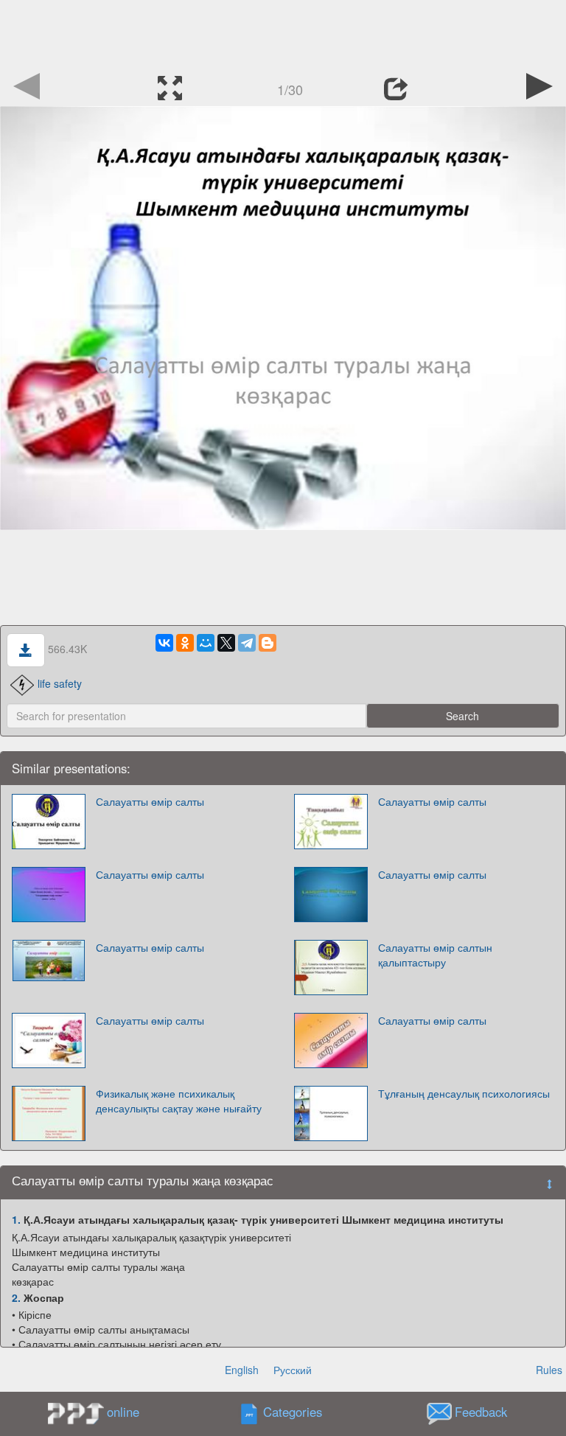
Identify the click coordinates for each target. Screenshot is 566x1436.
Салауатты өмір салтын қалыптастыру (435, 954)
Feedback (481, 1412)
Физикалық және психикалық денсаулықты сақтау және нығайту (179, 1100)
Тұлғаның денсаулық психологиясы (464, 1093)
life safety (60, 683)
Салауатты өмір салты (150, 801)
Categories (292, 1412)
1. (16, 1219)
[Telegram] (247, 643)
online (123, 1412)
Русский (292, 1369)
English (242, 1369)
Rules (549, 1369)
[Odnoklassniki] (185, 643)
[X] (226, 643)
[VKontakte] (164, 643)
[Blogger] (267, 643)
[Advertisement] (283, 33)
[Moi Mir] (205, 643)
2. (16, 1297)
